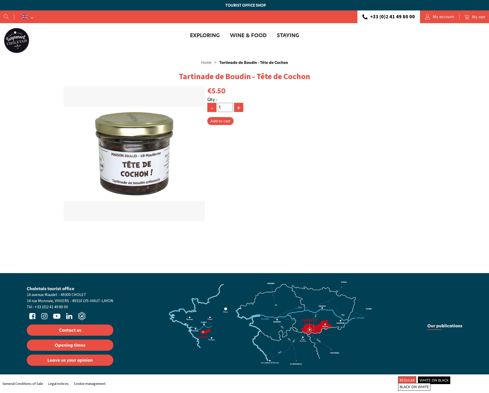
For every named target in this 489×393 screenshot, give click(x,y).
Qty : (212, 99)
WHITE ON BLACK (434, 380)
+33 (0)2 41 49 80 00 (392, 16)
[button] (474, 17)
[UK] (27, 17)
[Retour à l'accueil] (16, 40)
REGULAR (407, 380)
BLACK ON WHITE (414, 387)
